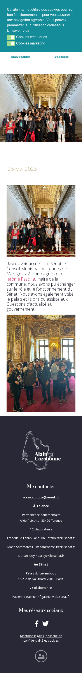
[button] (11, 37)
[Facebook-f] (36, 623)
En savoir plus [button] (18, 30)
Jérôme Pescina (21, 279)
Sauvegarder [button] (20, 56)
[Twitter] (45, 623)
